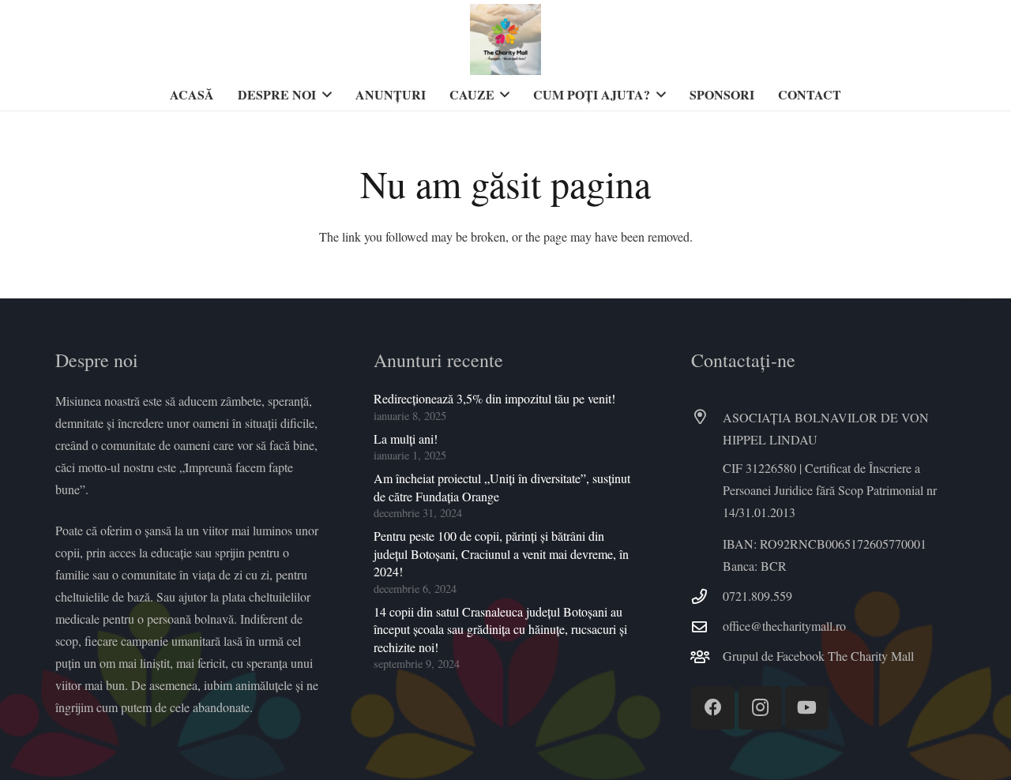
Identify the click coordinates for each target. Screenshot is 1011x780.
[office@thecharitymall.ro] (707, 626)
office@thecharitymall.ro (784, 625)
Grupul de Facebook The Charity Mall (818, 655)
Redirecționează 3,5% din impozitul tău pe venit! (494, 398)
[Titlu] (505, 39)
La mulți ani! (406, 438)
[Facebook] (713, 707)
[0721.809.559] (707, 596)
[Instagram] (760, 707)
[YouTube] (807, 707)
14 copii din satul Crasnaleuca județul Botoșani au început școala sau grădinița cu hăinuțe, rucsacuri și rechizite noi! (500, 629)
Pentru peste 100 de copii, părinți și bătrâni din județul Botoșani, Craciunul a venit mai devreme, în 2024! (501, 553)
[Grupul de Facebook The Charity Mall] (707, 656)
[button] (324, 95)
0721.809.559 (757, 595)
